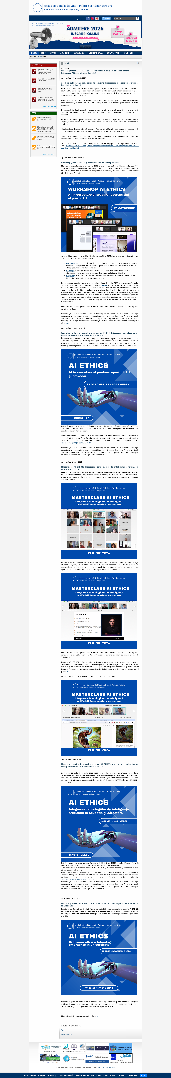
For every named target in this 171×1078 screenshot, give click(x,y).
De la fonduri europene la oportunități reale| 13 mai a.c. (46, 147)
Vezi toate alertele (49, 106)
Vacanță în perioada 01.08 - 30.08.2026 (46, 79)
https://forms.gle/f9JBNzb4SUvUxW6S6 (76, 443)
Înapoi (63, 1030)
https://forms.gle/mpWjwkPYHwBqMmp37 (77, 879)
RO (78, 19)
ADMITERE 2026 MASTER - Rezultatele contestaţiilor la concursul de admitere (46, 99)
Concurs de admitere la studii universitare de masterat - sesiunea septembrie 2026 (45, 72)
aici (67, 323)
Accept (143, 1075)
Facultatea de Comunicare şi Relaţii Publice (37, 8)
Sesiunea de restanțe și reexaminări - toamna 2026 (45, 89)
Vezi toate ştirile (48, 154)
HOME (40, 56)
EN (81, 19)
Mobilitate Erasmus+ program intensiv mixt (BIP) (44, 119)
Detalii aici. (132, 1075)
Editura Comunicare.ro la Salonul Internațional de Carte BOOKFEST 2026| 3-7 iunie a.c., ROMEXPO (45, 129)
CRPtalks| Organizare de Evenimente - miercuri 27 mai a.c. (45, 137)
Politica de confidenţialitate (107, 1067)
